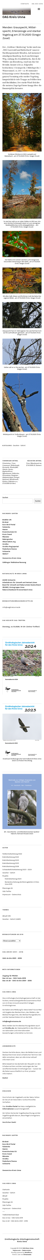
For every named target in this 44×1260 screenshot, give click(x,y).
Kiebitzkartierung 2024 (13, 879)
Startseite (25, 4)
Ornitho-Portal (11, 1106)
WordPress (28, 1252)
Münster (5, 537)
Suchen (5, 497)
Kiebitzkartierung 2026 (10, 866)
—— (3, 1212)
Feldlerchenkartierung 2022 (12, 854)
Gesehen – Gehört (8, 873)
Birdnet (5, 522)
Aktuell (4, 916)
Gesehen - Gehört (19, 445)
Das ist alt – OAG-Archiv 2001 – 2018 (15, 1221)
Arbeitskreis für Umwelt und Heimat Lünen (19, 582)
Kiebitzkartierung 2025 (10, 863)
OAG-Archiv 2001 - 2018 (12, 958)
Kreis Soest (7, 534)
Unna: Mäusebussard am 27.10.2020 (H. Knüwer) (34, 463)
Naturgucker (7, 539)
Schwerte (6, 551)
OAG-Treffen (6, 891)
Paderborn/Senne (9, 549)
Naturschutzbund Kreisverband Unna (17, 590)
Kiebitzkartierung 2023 (10, 860)
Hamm (5, 529)
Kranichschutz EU (9, 532)
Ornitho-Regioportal (10, 546)
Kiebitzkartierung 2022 (10, 857)
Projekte (5, 876)
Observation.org (9, 542)
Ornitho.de (9, 1028)
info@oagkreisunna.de (11, 1021)
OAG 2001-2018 (37, 4)
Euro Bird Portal (8, 525)
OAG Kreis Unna (13, 17)
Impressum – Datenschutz (11, 894)
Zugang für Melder (10, 976)
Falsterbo (6, 527)
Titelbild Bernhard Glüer (10, 1215)
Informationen (8, 1109)
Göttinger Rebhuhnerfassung (14, 562)
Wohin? (5, 554)
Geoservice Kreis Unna (11, 558)
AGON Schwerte (8, 580)
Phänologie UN (7, 888)
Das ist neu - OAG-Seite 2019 (14, 978)
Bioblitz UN (6, 520)
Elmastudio (27, 1254)
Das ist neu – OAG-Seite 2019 (12, 1218)
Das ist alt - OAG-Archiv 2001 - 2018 (17, 981)
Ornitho (5, 544)
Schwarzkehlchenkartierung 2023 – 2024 (17, 869)
